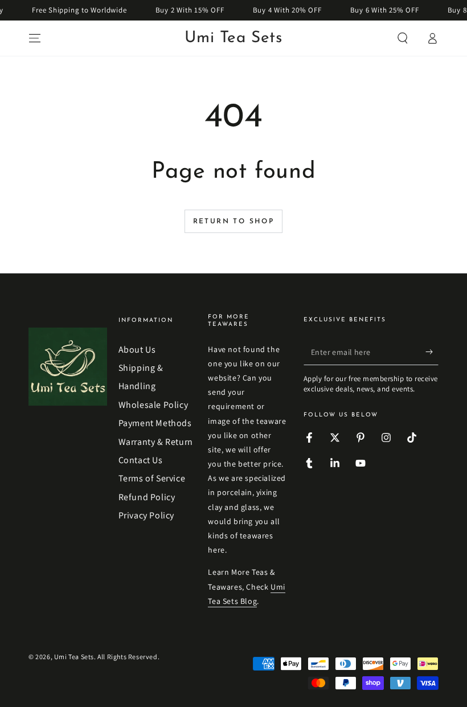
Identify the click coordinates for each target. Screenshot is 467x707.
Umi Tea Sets (74, 656)
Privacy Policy (146, 515)
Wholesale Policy (153, 405)
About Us (137, 349)
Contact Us (140, 460)
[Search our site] (402, 38)
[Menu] (35, 38)
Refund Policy (146, 497)
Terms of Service (152, 478)
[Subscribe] (432, 352)
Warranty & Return (155, 442)
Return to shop (234, 221)
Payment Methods (155, 423)
